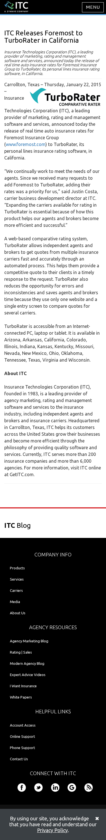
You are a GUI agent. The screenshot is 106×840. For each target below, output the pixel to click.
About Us (17, 613)
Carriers (16, 590)
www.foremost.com (26, 144)
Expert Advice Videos (28, 675)
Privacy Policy (52, 830)
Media (15, 602)
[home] (16, 6)
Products (17, 568)
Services (17, 579)
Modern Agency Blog (27, 663)
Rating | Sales (21, 652)
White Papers (21, 697)
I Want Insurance (23, 686)
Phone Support (22, 748)
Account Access (23, 725)
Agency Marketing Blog (29, 641)
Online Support (22, 736)
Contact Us (19, 759)
